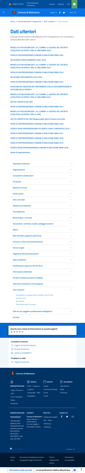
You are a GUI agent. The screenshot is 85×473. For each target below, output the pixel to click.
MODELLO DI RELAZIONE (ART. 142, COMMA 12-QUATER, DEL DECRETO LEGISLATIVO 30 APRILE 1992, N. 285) (39, 113)
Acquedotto (31, 396)
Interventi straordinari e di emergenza (28, 283)
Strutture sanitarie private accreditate (28, 277)
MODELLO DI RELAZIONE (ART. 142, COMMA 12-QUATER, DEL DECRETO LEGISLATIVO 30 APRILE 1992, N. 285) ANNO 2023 (39, 66)
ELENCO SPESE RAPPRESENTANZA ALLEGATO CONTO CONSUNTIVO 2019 (39, 128)
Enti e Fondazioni (16, 397)
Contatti (52, 4)
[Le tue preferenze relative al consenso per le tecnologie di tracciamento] (81, 469)
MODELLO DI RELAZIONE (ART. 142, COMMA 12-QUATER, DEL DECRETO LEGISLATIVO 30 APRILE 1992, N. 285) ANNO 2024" (39, 49)
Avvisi (46, 392)
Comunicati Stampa (50, 389)
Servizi (33, 382)
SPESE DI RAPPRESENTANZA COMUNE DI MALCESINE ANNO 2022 (36, 81)
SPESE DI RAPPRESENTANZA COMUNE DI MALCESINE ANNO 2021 (36, 106)
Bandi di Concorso (20, 187)
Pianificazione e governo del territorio (28, 265)
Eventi (46, 396)
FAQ (68, 4)
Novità (50, 382)
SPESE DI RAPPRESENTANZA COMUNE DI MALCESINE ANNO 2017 (36, 133)
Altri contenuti (49, 21)
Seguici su (64, 413)
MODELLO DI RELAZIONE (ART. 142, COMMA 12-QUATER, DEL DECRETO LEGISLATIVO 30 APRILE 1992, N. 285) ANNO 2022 (39, 96)
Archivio (16, 317)
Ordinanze (63, 392)
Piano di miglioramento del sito (54, 460)
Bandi (62, 389)
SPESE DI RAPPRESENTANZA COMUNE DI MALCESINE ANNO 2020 (36, 123)
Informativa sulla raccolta (20, 470)
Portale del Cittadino (51, 417)
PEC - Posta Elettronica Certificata (48, 423)
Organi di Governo (17, 390)
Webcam (61, 4)
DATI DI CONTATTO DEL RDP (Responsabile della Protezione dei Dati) (37, 119)
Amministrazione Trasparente (32, 4)
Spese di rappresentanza (20, 152)
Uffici (12, 393)
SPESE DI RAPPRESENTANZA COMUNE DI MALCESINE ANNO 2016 (36, 138)
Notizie (46, 386)
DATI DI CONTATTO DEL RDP (21, 101)
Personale (14, 403)
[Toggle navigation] (3, 12)
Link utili (46, 413)
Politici (13, 400)
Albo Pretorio (64, 386)
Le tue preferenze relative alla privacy (53, 470)
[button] (75, 12)
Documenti (68, 382)
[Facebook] (59, 12)
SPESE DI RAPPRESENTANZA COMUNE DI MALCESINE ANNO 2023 (36, 72)
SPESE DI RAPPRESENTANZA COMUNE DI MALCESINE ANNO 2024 (36, 55)
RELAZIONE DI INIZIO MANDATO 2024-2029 (28, 60)
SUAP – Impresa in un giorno (33, 388)
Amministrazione (17, 386)
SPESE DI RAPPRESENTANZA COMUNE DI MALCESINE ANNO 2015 (36, 142)
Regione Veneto (18, 4)
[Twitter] (63, 12)
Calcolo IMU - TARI (33, 392)
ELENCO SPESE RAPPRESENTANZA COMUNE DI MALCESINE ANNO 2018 (39, 147)
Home (12, 21)
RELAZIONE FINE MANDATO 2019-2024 (26, 77)
